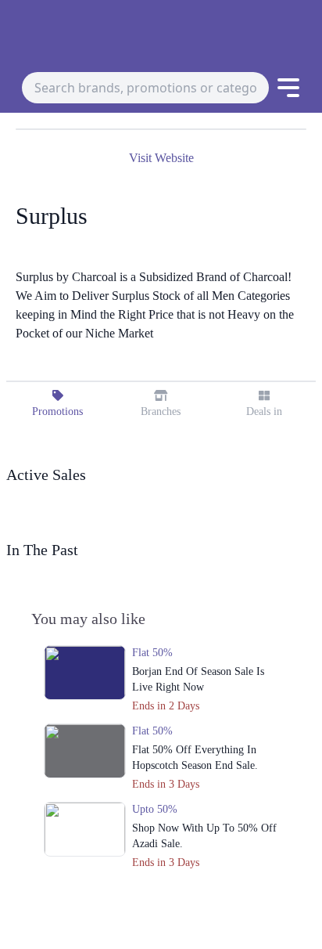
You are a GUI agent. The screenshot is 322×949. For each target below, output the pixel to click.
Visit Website (161, 157)
